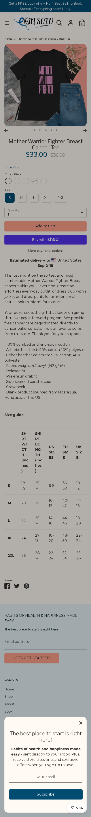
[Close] (81, 723)
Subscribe (46, 794)
